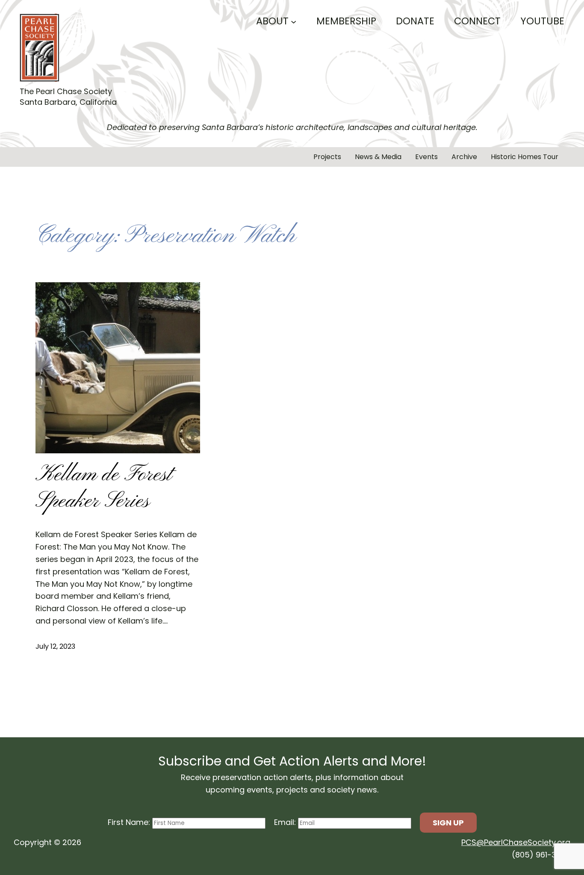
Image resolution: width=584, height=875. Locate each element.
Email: (286, 822)
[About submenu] (293, 21)
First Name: (130, 822)
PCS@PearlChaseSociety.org (515, 842)
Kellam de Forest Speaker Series (104, 488)
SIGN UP (448, 822)
